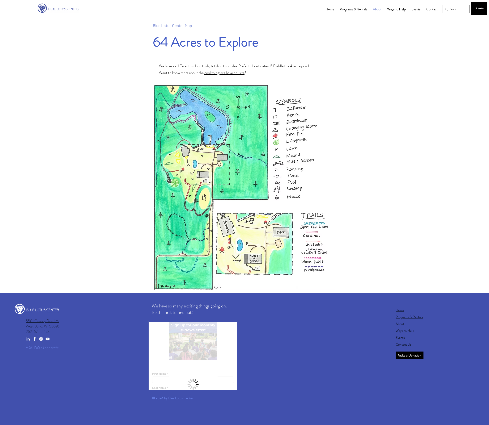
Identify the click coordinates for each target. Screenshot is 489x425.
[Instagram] (41, 339)
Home (400, 310)
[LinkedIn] (28, 339)
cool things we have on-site (224, 73)
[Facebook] (34, 339)
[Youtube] (47, 339)
